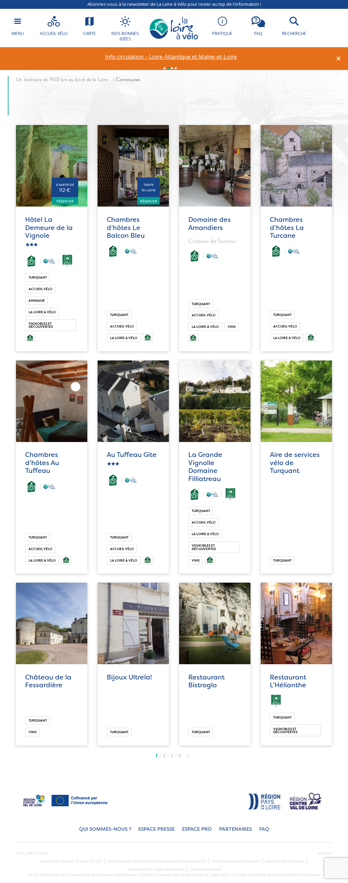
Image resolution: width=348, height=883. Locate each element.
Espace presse (156, 829)
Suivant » (187, 753)
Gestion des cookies (284, 862)
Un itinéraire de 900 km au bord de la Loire (62, 79)
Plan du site (91, 862)
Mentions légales (57, 862)
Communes (128, 79)
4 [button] (176, 68)
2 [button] (168, 68)
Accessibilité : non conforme (155, 870)
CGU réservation (205, 870)
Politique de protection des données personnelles (157, 862)
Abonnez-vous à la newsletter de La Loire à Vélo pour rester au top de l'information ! (174, 4)
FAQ (264, 829)
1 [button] (164, 68)
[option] (171, 57)
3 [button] (172, 68)
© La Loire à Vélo (32, 853)
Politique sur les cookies (236, 862)
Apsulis (325, 853)
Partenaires (235, 829)
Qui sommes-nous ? (105, 829)
